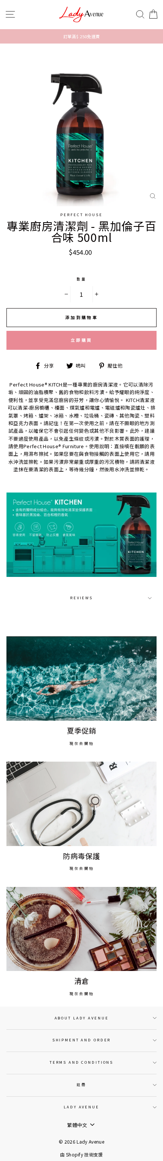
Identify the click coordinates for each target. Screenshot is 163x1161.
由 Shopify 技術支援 (81, 1154)
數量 (81, 279)
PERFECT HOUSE (81, 214)
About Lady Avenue (82, 1018)
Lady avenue (81, 1107)
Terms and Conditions (81, 1062)
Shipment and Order (81, 1040)
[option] (81, 36)
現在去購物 (81, 743)
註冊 (81, 1084)
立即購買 (81, 340)
